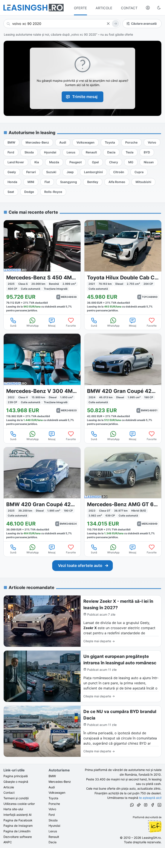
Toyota (53, 798)
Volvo (52, 809)
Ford (52, 814)
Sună (13, 325)
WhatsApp (32, 325)
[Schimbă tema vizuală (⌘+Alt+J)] (159, 7)
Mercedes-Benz (60, 781)
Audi (52, 787)
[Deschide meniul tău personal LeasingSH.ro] (148, 7)
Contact (9, 792)
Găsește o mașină (15, 781)
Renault (54, 837)
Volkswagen (57, 792)
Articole (8, 787)
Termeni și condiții (16, 798)
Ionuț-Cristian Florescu (155, 826)
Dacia (53, 842)
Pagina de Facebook (17, 820)
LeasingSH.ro (151, 837)
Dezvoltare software (17, 837)
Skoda (53, 820)
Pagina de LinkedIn (17, 831)
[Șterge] (108, 24)
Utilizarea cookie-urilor (19, 804)
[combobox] (61, 23)
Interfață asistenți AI (17, 814)
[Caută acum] (115, 23)
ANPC (7, 842)
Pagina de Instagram (18, 825)
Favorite (71, 325)
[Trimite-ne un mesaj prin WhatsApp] (132, 805)
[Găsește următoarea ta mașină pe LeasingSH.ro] (33, 7)
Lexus (53, 831)
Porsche (54, 804)
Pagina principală (15, 776)
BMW (52, 776)
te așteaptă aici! (150, 798)
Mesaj (51, 325)
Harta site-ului (13, 809)
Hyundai (54, 825)
